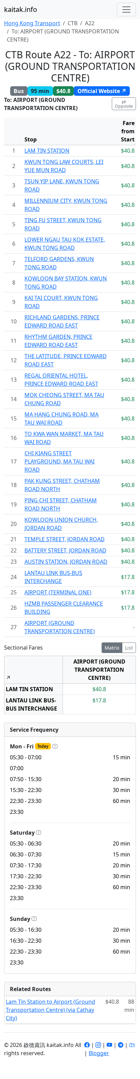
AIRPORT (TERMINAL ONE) (57, 592)
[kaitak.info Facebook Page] (87, 1045)
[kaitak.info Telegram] (120, 1045)
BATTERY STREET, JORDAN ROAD (65, 550)
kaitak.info (20, 9)
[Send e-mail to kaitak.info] (132, 1045)
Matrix (112, 647)
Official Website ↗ (101, 91)
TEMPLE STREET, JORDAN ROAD (64, 539)
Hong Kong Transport (32, 23)
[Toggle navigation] (126, 9)
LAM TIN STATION (46, 150)
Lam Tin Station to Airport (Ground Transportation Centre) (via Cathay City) (50, 1010)
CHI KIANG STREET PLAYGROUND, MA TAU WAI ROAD (59, 461)
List (129, 647)
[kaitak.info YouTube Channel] (109, 1045)
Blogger (99, 1053)
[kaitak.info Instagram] (98, 1045)
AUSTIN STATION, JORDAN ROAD (65, 561)
